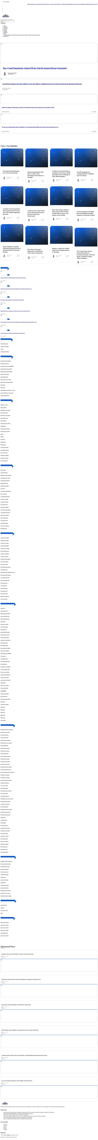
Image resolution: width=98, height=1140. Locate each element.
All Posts (5, 27)
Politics (29, 35)
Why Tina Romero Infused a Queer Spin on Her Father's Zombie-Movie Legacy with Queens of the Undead (60, 212)
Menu (3, 23)
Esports (5, 29)
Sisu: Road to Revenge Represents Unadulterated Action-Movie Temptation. (35, 251)
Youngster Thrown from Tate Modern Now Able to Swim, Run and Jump (13, 277)
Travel (38, 35)
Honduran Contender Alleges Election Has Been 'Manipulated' (16, 1114)
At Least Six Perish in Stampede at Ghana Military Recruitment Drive (13, 333)
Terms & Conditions (9, 1137)
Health (9, 35)
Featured (5, 32)
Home (4, 25)
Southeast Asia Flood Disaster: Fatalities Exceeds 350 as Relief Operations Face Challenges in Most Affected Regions (61, 173)
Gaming (5, 35)
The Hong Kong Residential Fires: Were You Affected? (11, 172)
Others (26, 35)
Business (5, 28)
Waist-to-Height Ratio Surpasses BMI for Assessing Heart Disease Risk (17, 1118)
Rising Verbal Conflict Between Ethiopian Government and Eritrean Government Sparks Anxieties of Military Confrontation (28, 1112)
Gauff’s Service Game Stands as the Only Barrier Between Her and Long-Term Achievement (36, 213)
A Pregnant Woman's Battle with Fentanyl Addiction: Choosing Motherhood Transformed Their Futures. (19, 322)
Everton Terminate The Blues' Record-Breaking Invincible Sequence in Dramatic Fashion (86, 213)
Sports (33, 35)
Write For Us (3, 1137)
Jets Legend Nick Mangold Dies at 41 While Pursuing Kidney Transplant (18, 1113)
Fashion (5, 31)
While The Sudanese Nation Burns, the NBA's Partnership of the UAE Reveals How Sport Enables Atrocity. (28, 107)
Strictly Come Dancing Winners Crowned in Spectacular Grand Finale (17, 1117)
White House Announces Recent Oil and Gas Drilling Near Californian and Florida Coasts (16, 288)
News (23, 35)
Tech (36, 35)
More (4, 33)
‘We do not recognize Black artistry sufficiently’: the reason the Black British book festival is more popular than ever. (30, 127)
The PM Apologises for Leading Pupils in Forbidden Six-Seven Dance (85, 173)
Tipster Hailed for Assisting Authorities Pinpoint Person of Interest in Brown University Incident (12, 249)
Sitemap (15, 1137)
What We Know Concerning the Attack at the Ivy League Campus (24, 4)
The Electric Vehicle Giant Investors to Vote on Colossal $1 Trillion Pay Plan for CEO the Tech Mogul (24, 1116)
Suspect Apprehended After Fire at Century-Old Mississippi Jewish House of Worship (35, 174)
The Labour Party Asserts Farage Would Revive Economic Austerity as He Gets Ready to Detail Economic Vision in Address (86, 254)
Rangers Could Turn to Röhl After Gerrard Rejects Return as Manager (60, 250)
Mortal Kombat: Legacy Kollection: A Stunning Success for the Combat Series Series (20, 1030)
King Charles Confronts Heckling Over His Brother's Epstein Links (12, 299)
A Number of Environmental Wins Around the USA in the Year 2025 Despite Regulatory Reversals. (11, 211)
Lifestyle (19, 35)
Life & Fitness (14, 35)
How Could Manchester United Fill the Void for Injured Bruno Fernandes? (35, 68)
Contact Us (6, 36)
